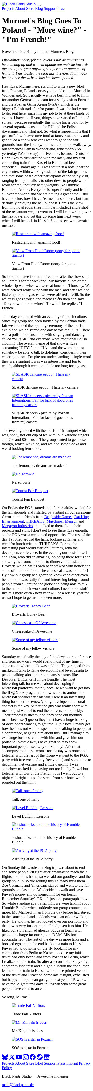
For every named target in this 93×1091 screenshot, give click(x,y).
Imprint (72, 1063)
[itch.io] (47, 1059)
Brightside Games (58, 517)
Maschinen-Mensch (62, 521)
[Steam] (40, 1059)
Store (30, 8)
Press (61, 8)
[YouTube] (19, 1059)
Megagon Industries (17, 526)
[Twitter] (12, 1059)
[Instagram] (26, 1059)
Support (50, 8)
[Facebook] (33, 1059)
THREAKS (35, 521)
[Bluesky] (5, 1059)
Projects (8, 8)
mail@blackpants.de (18, 1085)
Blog (39, 8)
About (20, 8)
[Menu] (39, 5)
